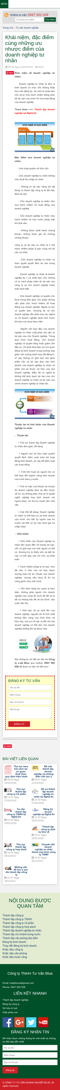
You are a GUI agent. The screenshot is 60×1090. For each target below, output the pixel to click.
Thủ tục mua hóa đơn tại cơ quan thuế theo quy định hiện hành (16, 771)
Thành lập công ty (13, 915)
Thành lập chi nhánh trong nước (21, 934)
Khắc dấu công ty (12, 949)
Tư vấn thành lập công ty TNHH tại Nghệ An (16, 813)
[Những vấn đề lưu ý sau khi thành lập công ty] (8, 868)
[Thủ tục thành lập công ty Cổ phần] (8, 790)
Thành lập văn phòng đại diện (20, 938)
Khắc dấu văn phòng (14, 953)
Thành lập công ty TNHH (17, 919)
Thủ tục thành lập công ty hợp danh (16, 847)
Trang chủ (7, 27)
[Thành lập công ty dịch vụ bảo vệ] (35, 827)
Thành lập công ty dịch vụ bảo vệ (46, 829)
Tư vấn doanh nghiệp (27, 27)
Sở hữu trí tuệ (9, 1008)
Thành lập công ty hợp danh (19, 926)
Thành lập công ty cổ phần (18, 923)
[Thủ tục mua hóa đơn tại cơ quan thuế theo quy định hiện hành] (8, 770)
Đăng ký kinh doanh (14, 942)
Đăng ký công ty (11, 1004)
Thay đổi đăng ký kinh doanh (19, 945)
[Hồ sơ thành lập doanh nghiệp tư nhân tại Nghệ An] (35, 791)
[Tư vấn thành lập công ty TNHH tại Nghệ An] (8, 810)
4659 (41, 67)
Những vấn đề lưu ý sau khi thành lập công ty (17, 871)
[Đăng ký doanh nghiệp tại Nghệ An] (35, 810)
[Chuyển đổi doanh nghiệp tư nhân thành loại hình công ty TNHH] (35, 845)
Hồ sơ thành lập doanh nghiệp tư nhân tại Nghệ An (44, 793)
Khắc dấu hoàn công (14, 957)
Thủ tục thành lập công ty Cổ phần (16, 791)
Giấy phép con (10, 1012)
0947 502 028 (18, 987)
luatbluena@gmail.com (22, 983)
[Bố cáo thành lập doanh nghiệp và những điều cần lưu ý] (35, 767)
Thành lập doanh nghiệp (15, 1000)
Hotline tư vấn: (28, 15)
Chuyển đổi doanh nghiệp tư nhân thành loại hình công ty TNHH (44, 849)
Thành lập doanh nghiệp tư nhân (21, 930)
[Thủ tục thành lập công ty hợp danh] (8, 845)
